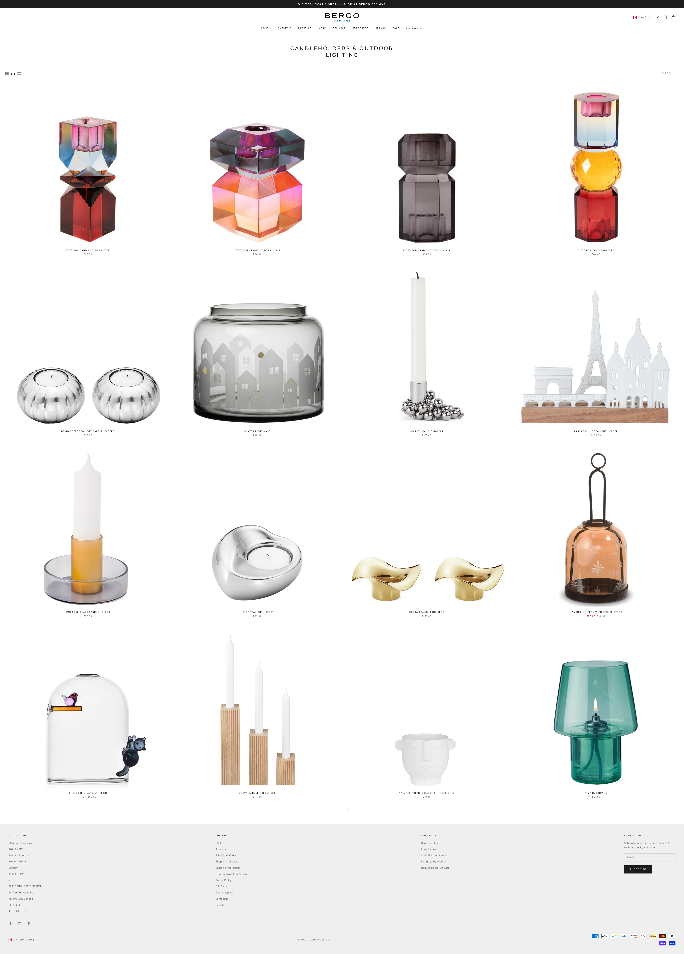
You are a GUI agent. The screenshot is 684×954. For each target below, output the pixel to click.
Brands (380, 28)
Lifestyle (305, 28)
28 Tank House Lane (21, 892)
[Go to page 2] (358, 810)
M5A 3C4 (14, 905)
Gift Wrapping (224, 892)
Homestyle (283, 28)
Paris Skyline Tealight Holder (596, 431)
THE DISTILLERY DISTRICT (25, 886)
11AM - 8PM (16, 874)
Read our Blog (429, 843)
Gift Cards (221, 886)
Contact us (222, 899)
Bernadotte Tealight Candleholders (88, 431)
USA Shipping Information (231, 874)
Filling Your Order (226, 855)
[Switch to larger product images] (7, 73)
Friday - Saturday (19, 855)
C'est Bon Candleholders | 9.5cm (426, 250)
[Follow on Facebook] (10, 924)
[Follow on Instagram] (19, 924)
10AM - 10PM (17, 861)
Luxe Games (428, 849)
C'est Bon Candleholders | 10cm (257, 250)
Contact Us (414, 28)
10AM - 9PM (16, 849)
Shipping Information (228, 868)
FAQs (219, 843)
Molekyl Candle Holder (427, 431)
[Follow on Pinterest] (29, 924)
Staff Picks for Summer (434, 855)
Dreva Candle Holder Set (257, 793)
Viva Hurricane (596, 793)
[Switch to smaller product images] (13, 73)
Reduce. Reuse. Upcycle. (435, 868)
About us (221, 849)
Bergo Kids (360, 28)
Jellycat (339, 28)
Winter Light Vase (257, 431)
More (322, 28)
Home (265, 28)
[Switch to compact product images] (19, 73)
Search (220, 905)
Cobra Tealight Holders (426, 612)
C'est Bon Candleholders (596, 250)
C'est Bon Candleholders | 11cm (87, 250)
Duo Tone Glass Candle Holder (88, 612)
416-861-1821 (18, 911)
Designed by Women (434, 861)
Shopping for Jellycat (228, 861)
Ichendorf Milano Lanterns (88, 793)
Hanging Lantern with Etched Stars (596, 612)
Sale (396, 28)
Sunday (13, 868)
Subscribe (638, 869)
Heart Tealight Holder (257, 612)
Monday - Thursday (20, 843)
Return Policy (223, 880)
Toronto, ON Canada (21, 899)
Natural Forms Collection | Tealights (427, 793)
